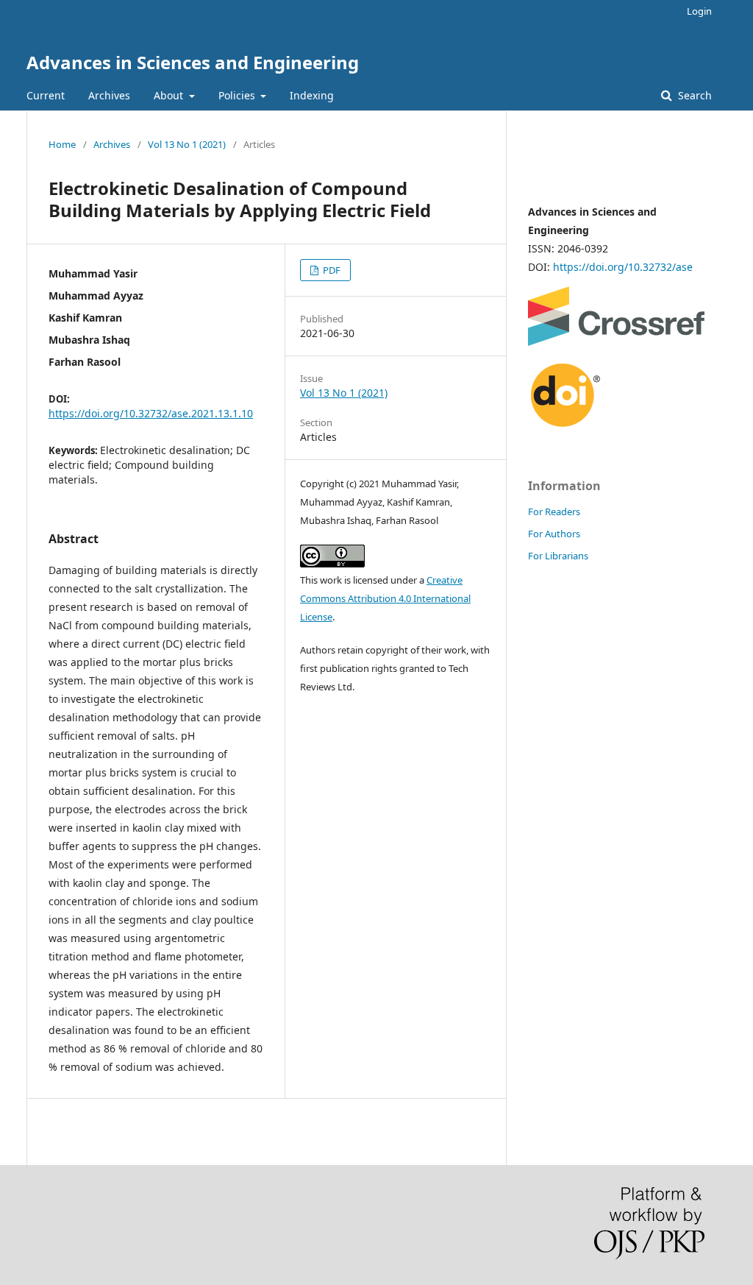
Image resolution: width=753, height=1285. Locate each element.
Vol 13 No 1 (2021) (187, 144)
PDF (330, 270)
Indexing (312, 95)
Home (62, 144)
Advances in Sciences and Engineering (192, 62)
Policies (238, 95)
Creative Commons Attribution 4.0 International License (385, 598)
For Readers (554, 511)
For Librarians (558, 555)
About (170, 95)
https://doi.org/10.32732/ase (623, 267)
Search (693, 95)
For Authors (554, 533)
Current (45, 95)
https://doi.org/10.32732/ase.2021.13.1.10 (151, 413)
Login (699, 11)
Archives (109, 95)
